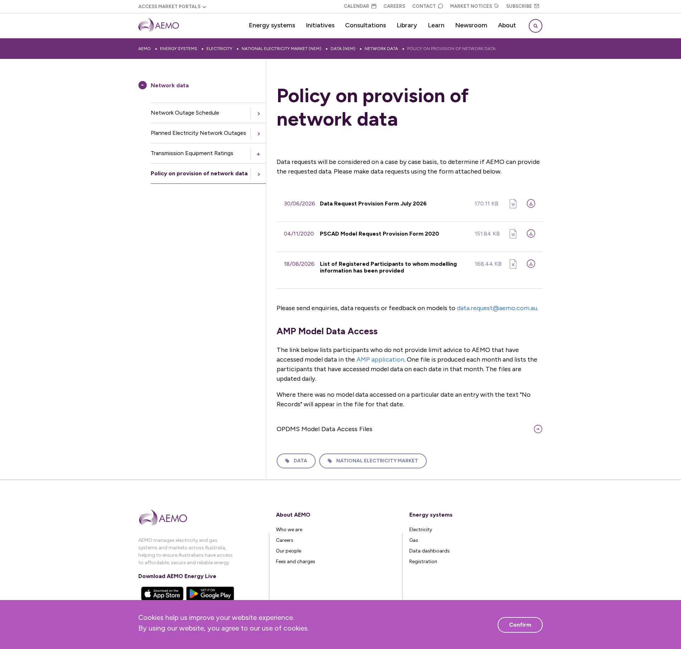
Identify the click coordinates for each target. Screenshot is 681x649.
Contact (424, 6)
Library (407, 25)
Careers (394, 6)
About (507, 25)
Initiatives (320, 25)
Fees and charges (295, 562)
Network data (381, 48)
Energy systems (272, 25)
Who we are (289, 530)
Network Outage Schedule (185, 112)
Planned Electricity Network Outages (198, 133)
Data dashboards (429, 551)
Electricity (219, 48)
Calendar (356, 6)
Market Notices (471, 6)
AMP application (380, 359)
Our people (288, 551)
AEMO (144, 48)
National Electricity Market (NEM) (281, 48)
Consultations (365, 25)
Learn (436, 25)
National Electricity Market (377, 461)
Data (300, 461)
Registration (423, 562)
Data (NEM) (343, 48)
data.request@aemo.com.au (497, 308)
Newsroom (471, 25)
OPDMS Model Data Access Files (324, 429)
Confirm (520, 624)
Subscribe (519, 6)
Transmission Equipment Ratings (192, 153)
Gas (413, 540)
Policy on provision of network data (451, 48)
